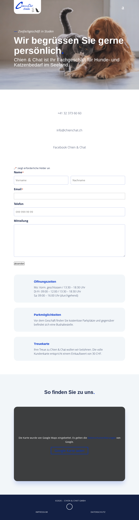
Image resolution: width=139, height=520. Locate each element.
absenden (19, 263)
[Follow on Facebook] (69, 507)
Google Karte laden (69, 450)
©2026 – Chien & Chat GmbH (70, 500)
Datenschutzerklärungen (102, 437)
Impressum (42, 512)
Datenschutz (98, 512)
